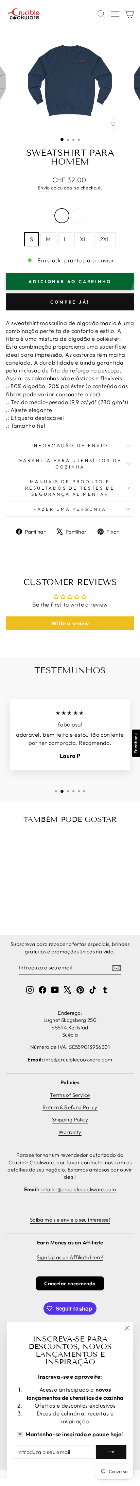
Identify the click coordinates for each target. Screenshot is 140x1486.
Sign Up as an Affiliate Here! (70, 1257)
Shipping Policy (70, 1119)
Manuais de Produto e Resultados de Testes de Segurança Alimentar (70, 488)
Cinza (78, 216)
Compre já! (70, 302)
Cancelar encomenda (69, 1283)
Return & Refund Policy (69, 1107)
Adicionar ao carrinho (23, 904)
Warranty (69, 1132)
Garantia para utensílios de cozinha (70, 464)
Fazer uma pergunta (70, 509)
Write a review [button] (70, 623)
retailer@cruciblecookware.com (78, 1189)
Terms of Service (70, 1095)
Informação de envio (70, 445)
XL (83, 239)
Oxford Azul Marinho (62, 216)
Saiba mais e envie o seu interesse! (70, 1219)
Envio (44, 188)
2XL (105, 239)
